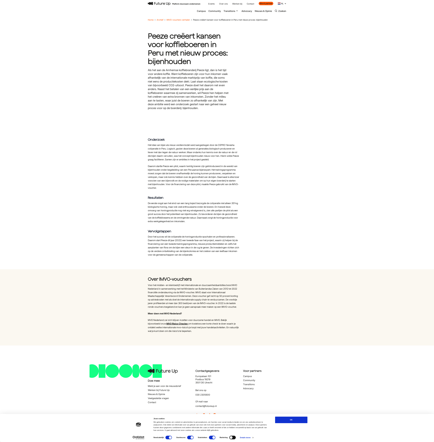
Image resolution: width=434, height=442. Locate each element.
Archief (160, 20)
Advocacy (247, 11)
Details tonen (245, 437)
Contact (250, 4)
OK (291, 420)
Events (211, 4)
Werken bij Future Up (159, 390)
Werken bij (237, 4)
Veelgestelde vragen (158, 398)
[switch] (190, 437)
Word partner (266, 3)
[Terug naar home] (159, 3)
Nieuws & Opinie (263, 11)
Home (150, 20)
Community (214, 11)
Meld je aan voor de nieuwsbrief (164, 386)
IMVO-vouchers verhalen (178, 20)
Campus (201, 11)
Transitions (249, 384)
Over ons (223, 4)
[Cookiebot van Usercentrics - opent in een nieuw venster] (138, 437)
